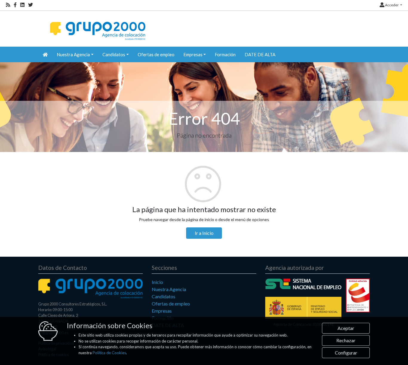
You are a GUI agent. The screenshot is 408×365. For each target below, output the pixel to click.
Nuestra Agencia (169, 289)
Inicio (157, 282)
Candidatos (163, 296)
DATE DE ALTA (260, 54)
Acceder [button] (391, 5)
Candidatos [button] (113, 54)
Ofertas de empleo (156, 54)
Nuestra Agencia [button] (73, 54)
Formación (225, 54)
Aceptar (346, 328)
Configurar (346, 352)
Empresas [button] (193, 54)
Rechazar (345, 340)
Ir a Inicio (204, 233)
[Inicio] (97, 25)
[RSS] (8, 5)
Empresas (162, 311)
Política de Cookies (109, 352)
